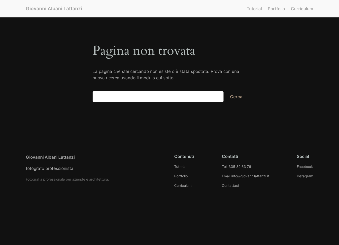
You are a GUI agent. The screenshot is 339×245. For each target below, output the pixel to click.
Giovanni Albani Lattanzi (54, 8)
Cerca (236, 96)
